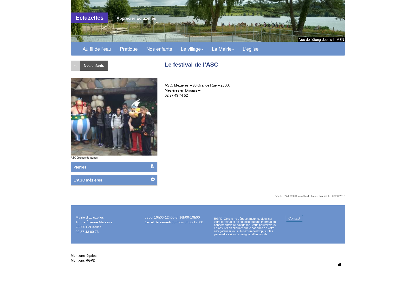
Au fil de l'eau (97, 48)
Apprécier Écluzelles (136, 18)
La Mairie (222, 48)
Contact (294, 218)
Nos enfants (159, 48)
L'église (251, 48)
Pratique (129, 48)
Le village (191, 48)
